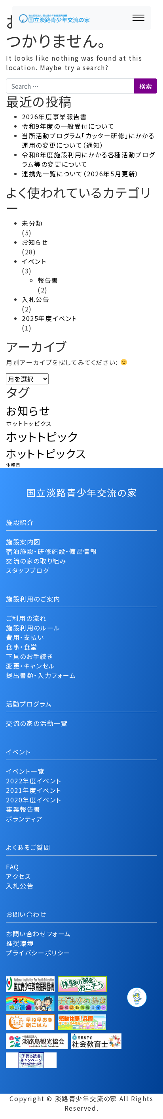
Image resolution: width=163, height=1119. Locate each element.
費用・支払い (25, 637)
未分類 (32, 223)
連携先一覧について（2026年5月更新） (80, 173)
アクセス (18, 876)
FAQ (12, 866)
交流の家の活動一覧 (37, 723)
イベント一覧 (25, 771)
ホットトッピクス (29, 423)
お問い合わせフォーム (38, 933)
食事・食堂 (22, 646)
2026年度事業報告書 (54, 116)
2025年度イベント (49, 318)
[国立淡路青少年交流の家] (54, 18)
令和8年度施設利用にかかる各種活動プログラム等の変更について (88, 159)
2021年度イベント (33, 790)
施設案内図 (23, 541)
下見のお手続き (29, 656)
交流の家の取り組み (36, 560)
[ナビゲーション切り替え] (138, 18)
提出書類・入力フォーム (41, 675)
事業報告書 (23, 809)
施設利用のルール (33, 627)
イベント (34, 261)
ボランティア (24, 818)
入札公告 (35, 299)
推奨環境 (20, 943)
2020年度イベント (33, 799)
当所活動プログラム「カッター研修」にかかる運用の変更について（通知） (88, 140)
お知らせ (35, 242)
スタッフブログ (27, 570)
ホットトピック (42, 436)
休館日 (13, 465)
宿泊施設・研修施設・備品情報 (51, 551)
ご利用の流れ (26, 618)
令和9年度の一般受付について (68, 126)
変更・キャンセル (30, 665)
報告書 (48, 280)
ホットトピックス (46, 453)
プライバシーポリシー (38, 952)
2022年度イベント (33, 780)
